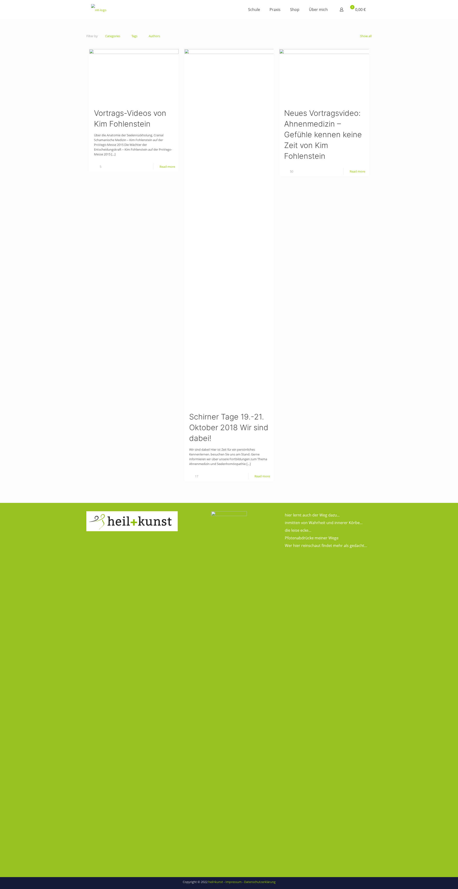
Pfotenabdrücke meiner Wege (311, 538)
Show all (366, 36)
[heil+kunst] (98, 9)
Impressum (233, 882)
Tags (134, 36)
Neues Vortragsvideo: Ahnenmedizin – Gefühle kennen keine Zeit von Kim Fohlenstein (323, 134)
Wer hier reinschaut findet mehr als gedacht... (326, 545)
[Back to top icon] (435, 879)
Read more (167, 166)
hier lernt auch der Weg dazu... (312, 515)
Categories (112, 36)
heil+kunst (215, 882)
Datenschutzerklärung (260, 882)
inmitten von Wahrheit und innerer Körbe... (324, 522)
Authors (154, 36)
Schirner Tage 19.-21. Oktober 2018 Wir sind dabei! (228, 427)
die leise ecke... (298, 530)
